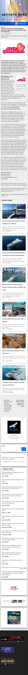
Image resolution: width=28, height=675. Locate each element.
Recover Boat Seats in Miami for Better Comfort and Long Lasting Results (13, 502)
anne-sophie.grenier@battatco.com (9, 177)
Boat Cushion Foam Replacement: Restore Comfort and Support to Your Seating (12, 546)
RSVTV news (10, 191)
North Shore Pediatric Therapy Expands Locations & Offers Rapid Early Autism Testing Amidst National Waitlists (13, 573)
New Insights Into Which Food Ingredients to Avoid (12, 561)
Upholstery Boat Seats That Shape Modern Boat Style (13, 509)
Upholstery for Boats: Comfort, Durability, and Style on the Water (13, 524)
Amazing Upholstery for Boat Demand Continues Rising (13, 480)
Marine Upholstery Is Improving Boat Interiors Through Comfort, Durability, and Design (14, 287)
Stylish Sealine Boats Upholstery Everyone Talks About (13, 517)
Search (3, 446)
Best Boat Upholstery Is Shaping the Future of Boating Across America (13, 473)
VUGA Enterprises (13, 435)
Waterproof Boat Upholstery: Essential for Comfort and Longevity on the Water (12, 553)
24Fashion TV (6, 461)
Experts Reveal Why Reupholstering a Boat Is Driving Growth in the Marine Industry (12, 488)
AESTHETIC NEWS (14, 15)
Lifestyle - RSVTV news (6, 35)
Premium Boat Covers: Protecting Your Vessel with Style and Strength (13, 531)
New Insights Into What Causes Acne (10, 567)
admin (3, 231)
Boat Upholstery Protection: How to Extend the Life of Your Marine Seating (13, 539)
